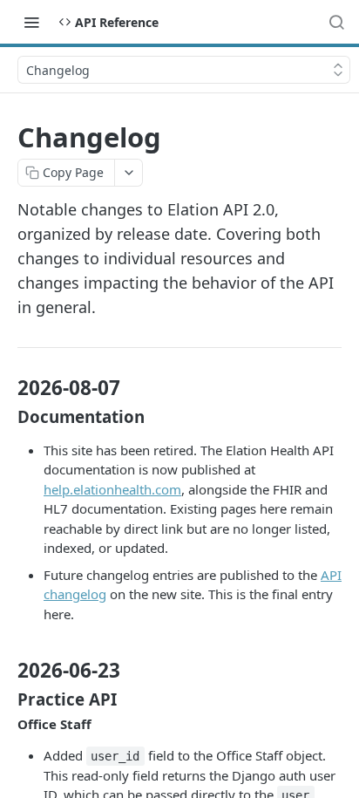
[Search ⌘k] (336, 22)
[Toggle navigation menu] (31, 22)
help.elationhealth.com (112, 489)
